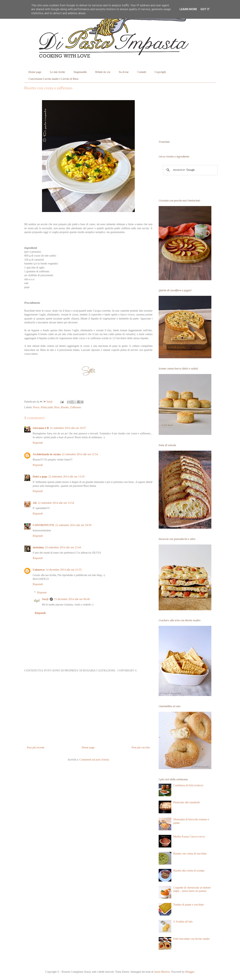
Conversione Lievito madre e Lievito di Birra (53, 78)
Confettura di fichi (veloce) (188, 785)
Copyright (160, 71)
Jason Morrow (162, 971)
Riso (56, 407)
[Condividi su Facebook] (78, 402)
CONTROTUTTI (43, 525)
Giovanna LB (41, 427)
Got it (205, 9)
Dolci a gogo (40, 476)
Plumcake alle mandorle (186, 802)
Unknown (39, 569)
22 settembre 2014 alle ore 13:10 (66, 476)
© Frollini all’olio (183, 921)
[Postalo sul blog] (72, 402)
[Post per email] (61, 401)
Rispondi (38, 442)
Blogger (189, 971)
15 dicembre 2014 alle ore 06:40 (72, 599)
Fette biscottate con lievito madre (191, 938)
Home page (34, 71)
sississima (38, 547)
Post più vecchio (141, 747)
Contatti (141, 71)
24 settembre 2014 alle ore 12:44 (63, 547)
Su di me (124, 71)
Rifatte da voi (102, 71)
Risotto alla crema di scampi (188, 870)
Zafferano (75, 407)
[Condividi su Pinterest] (82, 402)
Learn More (188, 9)
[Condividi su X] (75, 402)
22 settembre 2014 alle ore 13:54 (56, 502)
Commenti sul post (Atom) (94, 759)
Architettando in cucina (47, 454)
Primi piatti (47, 407)
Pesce (36, 407)
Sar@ (45, 599)
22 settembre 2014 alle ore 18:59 (73, 525)
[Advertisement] (88, 710)
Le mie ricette (57, 71)
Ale (35, 502)
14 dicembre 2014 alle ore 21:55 (64, 569)
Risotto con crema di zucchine (190, 853)
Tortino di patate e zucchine (188, 904)
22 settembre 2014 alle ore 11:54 (80, 454)
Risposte (42, 592)
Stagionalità (80, 71)
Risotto (65, 407)
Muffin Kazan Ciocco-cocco (189, 836)
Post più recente (35, 747)
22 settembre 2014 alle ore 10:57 (68, 427)
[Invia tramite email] (68, 402)
